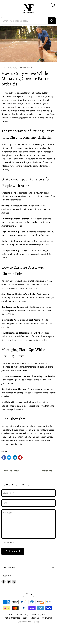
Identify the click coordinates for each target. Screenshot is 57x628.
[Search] (52, 20)
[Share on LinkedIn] (15, 457)
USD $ (27, 594)
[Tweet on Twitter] (9, 457)
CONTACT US (47, 618)
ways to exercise (8, 100)
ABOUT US (35, 618)
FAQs (11, 615)
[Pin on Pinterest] (20, 457)
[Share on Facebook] (3, 457)
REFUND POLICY (23, 615)
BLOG (25, 618)
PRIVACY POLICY (38, 615)
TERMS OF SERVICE (12, 618)
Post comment (13, 551)
